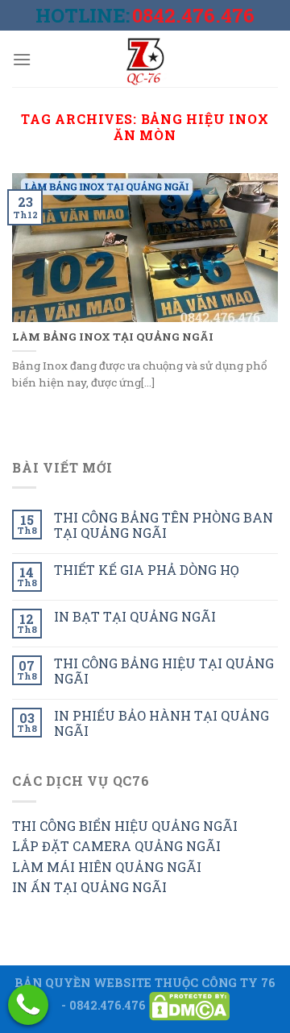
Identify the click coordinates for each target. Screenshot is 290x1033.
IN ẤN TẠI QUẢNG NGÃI (89, 886)
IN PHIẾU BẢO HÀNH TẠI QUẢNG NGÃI (161, 723)
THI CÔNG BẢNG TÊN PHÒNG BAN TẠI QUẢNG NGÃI (163, 525)
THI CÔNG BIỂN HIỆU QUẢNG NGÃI (125, 825)
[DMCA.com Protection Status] (189, 1005)
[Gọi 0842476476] (28, 1005)
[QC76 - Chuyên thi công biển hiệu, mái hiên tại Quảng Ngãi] (145, 59)
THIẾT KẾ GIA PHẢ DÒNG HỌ (146, 569)
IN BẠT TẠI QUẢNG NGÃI (135, 616)
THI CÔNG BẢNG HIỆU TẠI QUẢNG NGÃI (164, 670)
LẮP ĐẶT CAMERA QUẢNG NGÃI (116, 845)
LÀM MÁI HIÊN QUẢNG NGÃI (106, 866)
